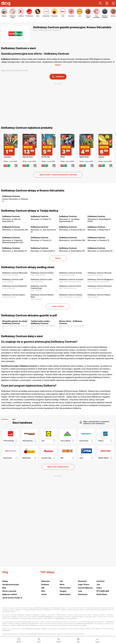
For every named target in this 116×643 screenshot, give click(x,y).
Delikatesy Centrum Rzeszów (100, 286)
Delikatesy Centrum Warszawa (15, 273)
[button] (100, 3)
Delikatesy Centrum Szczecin (71, 279)
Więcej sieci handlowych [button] (58, 467)
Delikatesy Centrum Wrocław (99, 273)
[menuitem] (19, 640)
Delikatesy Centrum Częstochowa (39, 287)
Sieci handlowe (22, 422)
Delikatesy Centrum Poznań (70, 273)
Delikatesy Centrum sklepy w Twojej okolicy (29, 210)
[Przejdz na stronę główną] (6, 3)
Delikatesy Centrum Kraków (42, 273)
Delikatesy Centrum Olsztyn (70, 295)
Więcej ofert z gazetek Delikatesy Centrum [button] (58, 175)
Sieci (14, 419)
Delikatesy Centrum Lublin (41, 279)
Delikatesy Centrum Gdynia (13, 295)
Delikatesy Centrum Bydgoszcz (100, 279)
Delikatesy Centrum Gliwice (99, 295)
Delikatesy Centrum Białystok (14, 286)
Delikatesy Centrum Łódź (12, 279)
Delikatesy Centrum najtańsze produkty (27, 127)
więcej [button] (58, 258)
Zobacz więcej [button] (58, 306)
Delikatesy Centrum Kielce (70, 286)
